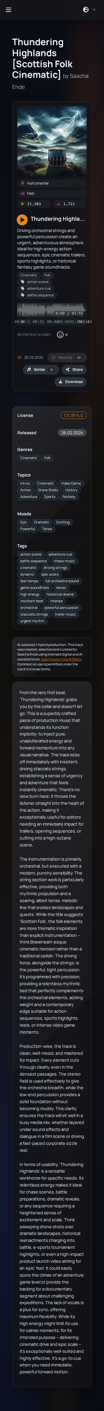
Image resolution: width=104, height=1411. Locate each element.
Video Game (71, 483)
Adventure (28, 497)
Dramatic (41, 522)
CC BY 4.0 (73, 415)
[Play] (22, 220)
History (71, 490)
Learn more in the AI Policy (61, 659)
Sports (49, 497)
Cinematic (28, 458)
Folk (47, 458)
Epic (23, 522)
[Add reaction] (62, 334)
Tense (47, 529)
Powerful (27, 529)
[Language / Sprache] (89, 9)
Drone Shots (48, 490)
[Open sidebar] (8, 9)
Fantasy (69, 497)
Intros (25, 483)
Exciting (63, 522)
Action (25, 490)
